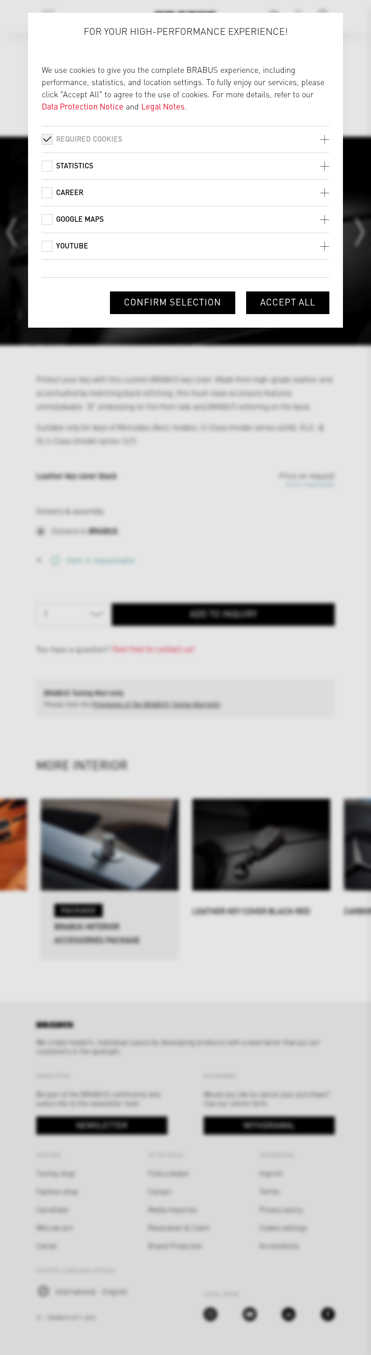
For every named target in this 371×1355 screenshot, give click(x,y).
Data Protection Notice (83, 106)
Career (69, 192)
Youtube (72, 245)
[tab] (186, 139)
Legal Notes (163, 106)
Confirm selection (172, 302)
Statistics (74, 165)
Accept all (288, 302)
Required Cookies (89, 139)
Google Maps (80, 219)
